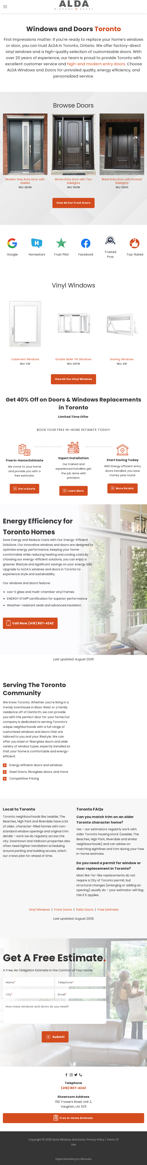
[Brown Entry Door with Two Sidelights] (73, 144)
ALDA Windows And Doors (68, 1139)
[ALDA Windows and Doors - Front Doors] (73, 5)
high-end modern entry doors (96, 64)
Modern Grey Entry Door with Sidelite (25, 181)
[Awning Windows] (122, 324)
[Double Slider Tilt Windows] (73, 324)
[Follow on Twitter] (75, 1075)
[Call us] (80, 1075)
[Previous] (3, 155)
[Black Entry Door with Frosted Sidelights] (122, 144)
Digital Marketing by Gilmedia (73, 1159)
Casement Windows (25, 359)
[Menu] (5, 6)
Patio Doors (84, 909)
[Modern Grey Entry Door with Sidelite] (25, 144)
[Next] (144, 155)
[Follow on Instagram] (71, 1075)
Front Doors (63, 909)
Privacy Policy (95, 1139)
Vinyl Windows (39, 909)
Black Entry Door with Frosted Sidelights (122, 181)
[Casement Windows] (25, 324)
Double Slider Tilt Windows (73, 359)
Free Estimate (107, 909)
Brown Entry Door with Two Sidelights (73, 181)
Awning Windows (122, 359)
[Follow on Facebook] (66, 1075)
